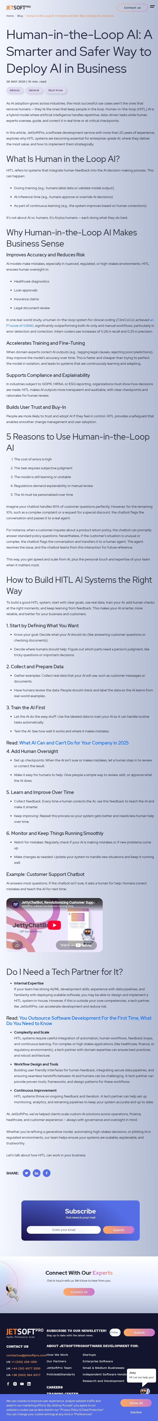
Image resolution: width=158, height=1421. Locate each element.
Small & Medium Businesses (103, 1368)
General (34, 90)
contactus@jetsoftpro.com (26, 1355)
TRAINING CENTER (62, 1394)
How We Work (57, 1355)
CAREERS (55, 1387)
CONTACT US (17, 1346)
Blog (20, 16)
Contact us (132, 7)
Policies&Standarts (61, 1374)
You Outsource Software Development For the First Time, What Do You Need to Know (78, 1021)
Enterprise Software (98, 1361)
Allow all (136, 1403)
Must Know (55, 90)
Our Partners (56, 1361)
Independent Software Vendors (106, 1374)
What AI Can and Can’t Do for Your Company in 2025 (74, 743)
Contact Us (79, 1292)
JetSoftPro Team (59, 1368)
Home (10, 16)
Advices (15, 90)
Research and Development (103, 1381)
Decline (136, 1412)
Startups (89, 1355)
